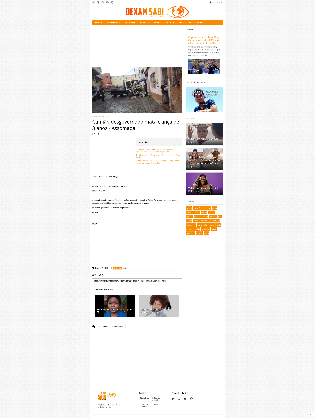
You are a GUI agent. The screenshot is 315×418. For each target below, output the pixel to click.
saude (213, 229)
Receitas (213, 216)
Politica (205, 216)
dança (199, 225)
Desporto (157, 22)
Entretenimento (113, 22)
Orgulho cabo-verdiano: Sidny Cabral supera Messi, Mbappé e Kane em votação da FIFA (204, 40)
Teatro (189, 221)
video (206, 233)
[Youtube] (107, 2)
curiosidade (191, 225)
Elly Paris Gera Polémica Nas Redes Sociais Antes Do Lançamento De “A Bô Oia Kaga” (204, 161)
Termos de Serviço (145, 406)
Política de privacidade (156, 399)
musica (189, 229)
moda (218, 225)
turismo (199, 233)
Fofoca (181, 22)
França (204, 212)
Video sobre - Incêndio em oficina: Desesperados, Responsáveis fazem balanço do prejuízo (157, 150)
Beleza (189, 208)
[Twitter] (93, 2)
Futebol (189, 216)
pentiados (206, 229)
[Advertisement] (137, 46)
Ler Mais (204, 104)
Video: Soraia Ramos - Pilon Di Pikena (204, 189)
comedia (216, 221)
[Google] (98, 2)
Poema (197, 216)
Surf (219, 216)
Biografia (197, 208)
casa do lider (206, 221)
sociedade (106, 116)
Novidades (190, 118)
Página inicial (144, 398)
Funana (211, 212)
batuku (196, 221)
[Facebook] (112, 2)
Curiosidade (130, 22)
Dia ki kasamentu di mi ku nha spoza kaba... (204, 95)
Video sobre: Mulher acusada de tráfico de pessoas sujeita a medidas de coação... (157, 162)
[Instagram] (103, 2)
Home (99, 22)
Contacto (170, 22)
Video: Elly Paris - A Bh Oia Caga (203, 140)
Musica (156, 405)
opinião (197, 229)
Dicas (214, 208)
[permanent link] (98, 134)
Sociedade (144, 22)
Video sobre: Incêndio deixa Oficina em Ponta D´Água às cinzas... (158, 156)
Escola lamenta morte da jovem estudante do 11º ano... (155, 311)
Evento (189, 212)
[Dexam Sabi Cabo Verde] (157, 17)
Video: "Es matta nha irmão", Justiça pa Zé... (114, 311)
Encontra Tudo (197, 22)
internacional (209, 225)
